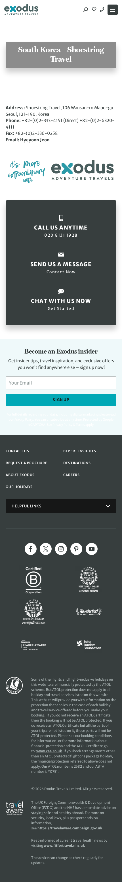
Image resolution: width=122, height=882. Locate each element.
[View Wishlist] (95, 10)
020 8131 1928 (103, 10)
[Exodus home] (21, 9)
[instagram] (61, 549)
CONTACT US (17, 451)
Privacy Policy (62, 425)
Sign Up (61, 399)
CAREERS (71, 475)
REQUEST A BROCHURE (26, 463)
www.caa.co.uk (49, 751)
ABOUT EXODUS (20, 475)
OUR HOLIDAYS (19, 487)
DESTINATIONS (77, 463)
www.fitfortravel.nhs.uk (64, 845)
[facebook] (31, 549)
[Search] (86, 10)
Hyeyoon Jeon (35, 139)
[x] (46, 549)
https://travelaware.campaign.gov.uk (69, 828)
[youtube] (92, 549)
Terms (80, 425)
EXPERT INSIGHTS (79, 451)
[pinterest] (76, 549)
